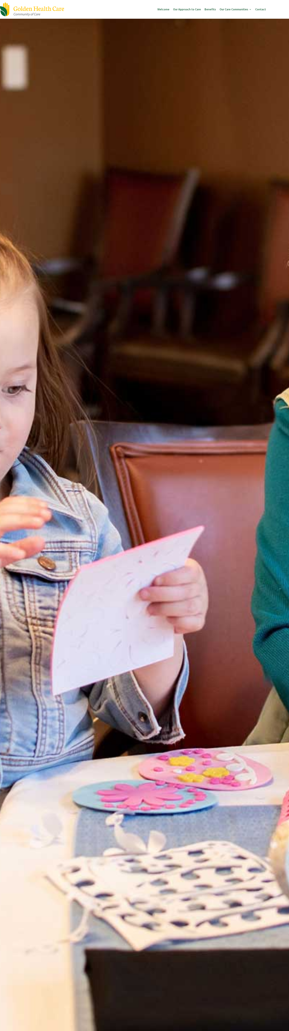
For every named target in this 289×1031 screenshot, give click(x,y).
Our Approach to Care (187, 9)
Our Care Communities (234, 9)
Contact (260, 9)
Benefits (210, 9)
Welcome (163, 9)
